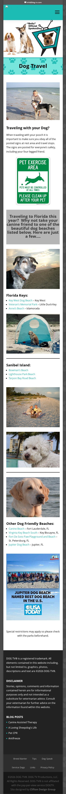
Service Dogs (18, 767)
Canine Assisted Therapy (22, 722)
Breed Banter (20, 758)
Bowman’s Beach (18, 370)
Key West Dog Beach (20, 300)
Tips (34, 758)
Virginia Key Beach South (23, 532)
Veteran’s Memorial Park (23, 304)
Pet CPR (12, 733)
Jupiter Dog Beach (19, 544)
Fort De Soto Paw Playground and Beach (32, 536)
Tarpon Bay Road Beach (22, 378)
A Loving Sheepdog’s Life (22, 727)
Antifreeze (14, 738)
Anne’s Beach (16, 308)
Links (32, 767)
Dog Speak (47, 758)
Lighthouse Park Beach (22, 374)
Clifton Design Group (42, 789)
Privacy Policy (47, 767)
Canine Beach (16, 528)
